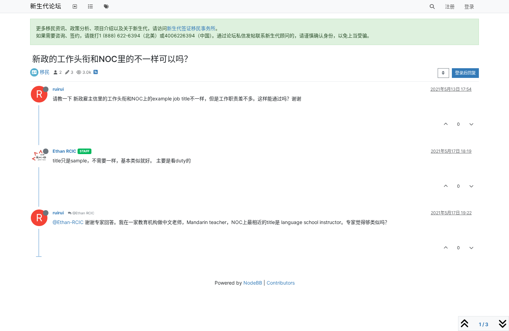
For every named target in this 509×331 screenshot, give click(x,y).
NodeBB (252, 283)
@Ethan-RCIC (68, 222)
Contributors (281, 283)
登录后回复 (465, 72)
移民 (45, 72)
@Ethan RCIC (82, 213)
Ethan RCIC (64, 151)
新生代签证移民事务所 (191, 28)
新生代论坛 (45, 6)
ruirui (58, 89)
